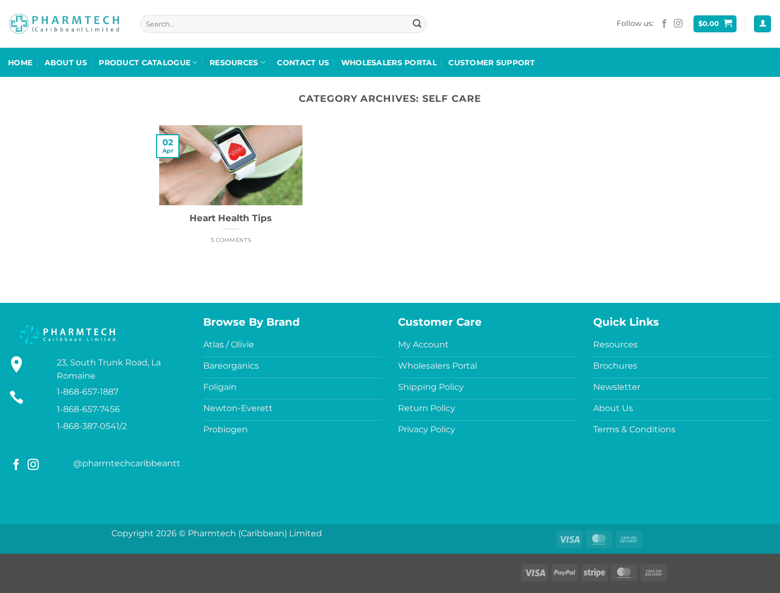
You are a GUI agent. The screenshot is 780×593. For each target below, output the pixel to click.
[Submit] (417, 24)
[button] (715, 24)
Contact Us (303, 62)
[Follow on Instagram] (678, 24)
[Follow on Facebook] (664, 24)
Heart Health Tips (230, 218)
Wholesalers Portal (389, 62)
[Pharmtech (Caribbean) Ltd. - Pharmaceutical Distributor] (64, 23)
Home (20, 62)
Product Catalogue (144, 62)
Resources (234, 62)
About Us (66, 62)
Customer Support (491, 62)
